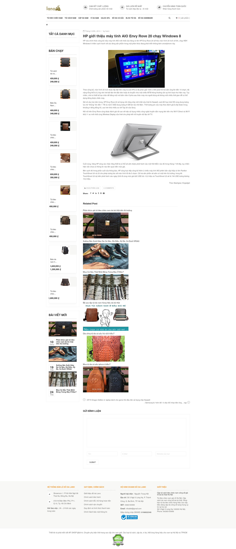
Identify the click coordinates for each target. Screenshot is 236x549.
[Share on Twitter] (93, 193)
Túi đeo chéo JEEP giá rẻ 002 (53, 200)
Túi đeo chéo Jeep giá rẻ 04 (53, 230)
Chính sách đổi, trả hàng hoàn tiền (97, 500)
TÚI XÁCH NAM (70, 18)
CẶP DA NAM (83, 18)
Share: (85, 193)
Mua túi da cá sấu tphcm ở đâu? (97, 364)
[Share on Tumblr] (98, 193)
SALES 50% (105, 18)
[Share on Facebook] (90, 193)
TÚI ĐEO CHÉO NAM (55, 18)
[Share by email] (104, 193)
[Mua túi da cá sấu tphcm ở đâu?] (136, 379)
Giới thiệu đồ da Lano (92, 493)
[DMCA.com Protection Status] (118, 540)
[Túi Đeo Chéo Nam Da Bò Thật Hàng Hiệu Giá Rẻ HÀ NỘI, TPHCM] (53, 8)
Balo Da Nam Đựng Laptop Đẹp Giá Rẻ (53, 104)
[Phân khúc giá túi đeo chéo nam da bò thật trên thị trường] (136, 225)
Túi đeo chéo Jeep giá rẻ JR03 (53, 168)
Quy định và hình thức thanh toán (97, 508)
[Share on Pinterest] (101, 193)
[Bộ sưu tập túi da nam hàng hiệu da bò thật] (136, 318)
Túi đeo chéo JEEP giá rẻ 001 (53, 136)
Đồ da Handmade (145, 18)
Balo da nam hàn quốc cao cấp (53, 260)
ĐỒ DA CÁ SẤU (118, 18)
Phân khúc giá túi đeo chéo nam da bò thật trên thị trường (65, 342)
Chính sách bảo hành (92, 497)
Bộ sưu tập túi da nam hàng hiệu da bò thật (101, 302)
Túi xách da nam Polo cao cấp (53, 72)
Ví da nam (94, 18)
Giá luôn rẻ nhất (134, 6)
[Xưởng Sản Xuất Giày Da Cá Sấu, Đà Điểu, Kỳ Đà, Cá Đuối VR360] (136, 256)
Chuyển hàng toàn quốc (174, 6)
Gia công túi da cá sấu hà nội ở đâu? (98, 333)
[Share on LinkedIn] (96, 193)
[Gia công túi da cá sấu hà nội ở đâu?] (136, 349)
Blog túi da (131, 18)
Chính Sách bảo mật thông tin (95, 512)
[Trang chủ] (47, 24)
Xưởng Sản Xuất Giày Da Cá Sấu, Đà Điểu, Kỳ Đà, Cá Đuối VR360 (65, 367)
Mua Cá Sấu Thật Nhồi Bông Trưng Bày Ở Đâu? (66, 391)
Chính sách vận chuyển (93, 504)
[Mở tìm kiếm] (169, 18)
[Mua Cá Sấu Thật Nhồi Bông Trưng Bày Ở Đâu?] (136, 287)
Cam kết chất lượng (99, 6)
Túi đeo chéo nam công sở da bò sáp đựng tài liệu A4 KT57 (53, 292)
